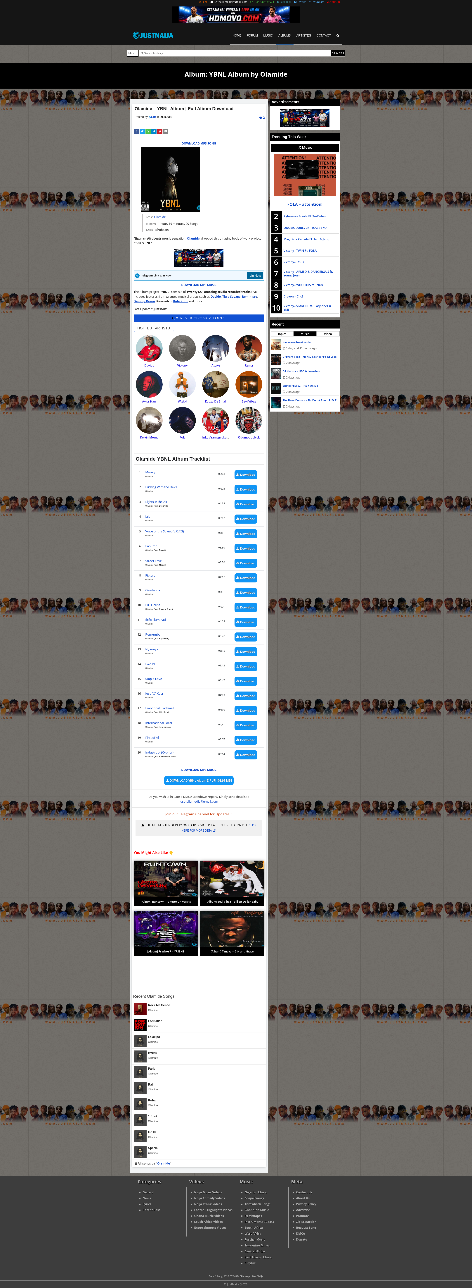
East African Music (258, 1257)
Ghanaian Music (257, 1210)
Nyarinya (151, 649)
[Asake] (215, 348)
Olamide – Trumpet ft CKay (299, 371)
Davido (216, 297)
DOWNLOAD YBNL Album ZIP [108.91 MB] (200, 780)
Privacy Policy (306, 1204)
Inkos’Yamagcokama (216, 437)
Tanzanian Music (257, 1245)
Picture (150, 575)
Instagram (317, 2)
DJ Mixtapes (253, 1216)
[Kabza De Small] (215, 384)
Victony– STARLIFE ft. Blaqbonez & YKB (307, 308)
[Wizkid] (182, 384)
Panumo (151, 546)
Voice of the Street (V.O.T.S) (164, 531)
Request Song (306, 1228)
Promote (302, 1216)
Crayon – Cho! (293, 296)
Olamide (160, 217)
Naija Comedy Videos (209, 1198)
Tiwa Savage (231, 297)
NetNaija (257, 1276)
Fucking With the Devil (161, 487)
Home (236, 35)
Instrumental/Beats (259, 1222)
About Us (303, 1198)
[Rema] (248, 348)
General (148, 1192)
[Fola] (182, 420)
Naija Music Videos (208, 1192)
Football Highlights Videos (213, 1210)
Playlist (250, 1263)
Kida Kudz (180, 301)
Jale (147, 516)
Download (247, 474)
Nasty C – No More (294, 342)
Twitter (301, 2)
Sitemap (245, 1276)
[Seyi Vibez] (248, 384)
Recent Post (151, 1210)
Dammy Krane (144, 301)
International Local (158, 723)
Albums (284, 35)
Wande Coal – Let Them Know (301, 356)
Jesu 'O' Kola (154, 693)
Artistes (303, 35)
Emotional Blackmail (159, 708)
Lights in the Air (156, 502)
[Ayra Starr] (149, 384)
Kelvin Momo (149, 437)
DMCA (300, 1234)
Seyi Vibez (249, 401)
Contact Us (304, 1192)
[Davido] (149, 348)
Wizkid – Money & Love (297, 400)
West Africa (253, 1234)
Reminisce (249, 297)
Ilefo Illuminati (155, 620)
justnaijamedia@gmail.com (199, 801)
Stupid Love (153, 679)
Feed (204, 2)
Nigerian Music (256, 1192)
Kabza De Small (215, 401)
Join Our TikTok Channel (200, 318)
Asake (215, 365)
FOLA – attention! (304, 204)
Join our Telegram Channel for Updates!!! (198, 814)
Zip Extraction (306, 1222)
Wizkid (182, 401)
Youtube (335, 2)
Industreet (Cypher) (159, 752)
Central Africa (255, 1251)
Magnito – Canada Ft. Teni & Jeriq (306, 239)
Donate (301, 1239)
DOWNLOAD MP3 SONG (199, 143)
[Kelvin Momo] (149, 420)
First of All (152, 737)
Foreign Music (255, 1239)
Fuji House (152, 605)
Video (328, 334)
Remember (153, 634)
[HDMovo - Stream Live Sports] (236, 22)
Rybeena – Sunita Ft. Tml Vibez (305, 216)
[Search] (338, 35)
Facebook (285, 2)
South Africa (254, 1228)
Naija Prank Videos (208, 1204)
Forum (252, 35)
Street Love (153, 561)
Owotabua (152, 590)
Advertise (303, 1210)
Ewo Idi (150, 664)
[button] (136, 131)
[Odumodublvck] (248, 420)
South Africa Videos (208, 1222)
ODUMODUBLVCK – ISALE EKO (305, 228)
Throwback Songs (257, 1204)
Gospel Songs (254, 1198)
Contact (324, 35)
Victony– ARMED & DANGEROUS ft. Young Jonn (308, 273)
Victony (182, 365)
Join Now (255, 276)
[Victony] (182, 348)
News (147, 1198)
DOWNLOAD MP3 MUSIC (198, 285)
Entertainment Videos (210, 1228)
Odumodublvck (249, 437)
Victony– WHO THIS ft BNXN (303, 285)
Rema (249, 365)
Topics (282, 334)
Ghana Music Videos (209, 1216)
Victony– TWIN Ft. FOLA (300, 251)
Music (268, 35)
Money (150, 472)
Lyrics (147, 1204)
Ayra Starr (149, 401)
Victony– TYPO (294, 262)
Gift (153, 116)
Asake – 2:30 (291, 385)
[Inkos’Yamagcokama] (215, 420)
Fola (182, 437)
